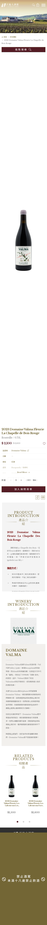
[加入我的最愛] (44, 443)
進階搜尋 (22, 49)
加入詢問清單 (23, 489)
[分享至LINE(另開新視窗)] (42, 497)
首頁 (5, 37)
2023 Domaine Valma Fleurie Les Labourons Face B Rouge (35, 804)
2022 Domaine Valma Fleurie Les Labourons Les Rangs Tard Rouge (11, 805)
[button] (17, 821)
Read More (22, 472)
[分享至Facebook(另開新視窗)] (37, 497)
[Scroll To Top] (43, 828)
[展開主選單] (43, 5)
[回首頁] (10, 5)
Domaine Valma (18, 450)
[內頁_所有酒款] (23, 16)
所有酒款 (13, 37)
